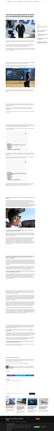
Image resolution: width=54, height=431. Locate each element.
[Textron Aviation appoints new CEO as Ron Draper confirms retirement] (43, 401)
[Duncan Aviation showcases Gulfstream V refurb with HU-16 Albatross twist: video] (7, 367)
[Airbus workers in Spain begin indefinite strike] (10, 401)
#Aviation (9, 148)
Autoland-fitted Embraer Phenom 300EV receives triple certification (32, 407)
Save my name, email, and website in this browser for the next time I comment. (14, 393)
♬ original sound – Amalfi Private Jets (13, 149)
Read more (11, 425)
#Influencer (9, 177)
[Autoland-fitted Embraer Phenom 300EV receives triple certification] (32, 401)
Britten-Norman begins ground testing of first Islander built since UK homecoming (21, 408)
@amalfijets (9, 172)
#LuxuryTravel (9, 146)
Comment (7, 382)
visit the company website (24, 363)
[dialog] (27, 427)
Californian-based (31, 62)
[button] (46, 1)
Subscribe (38, 418)
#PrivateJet (9, 147)
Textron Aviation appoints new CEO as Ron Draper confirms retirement (43, 407)
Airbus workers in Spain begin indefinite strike (10, 407)
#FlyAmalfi (9, 145)
